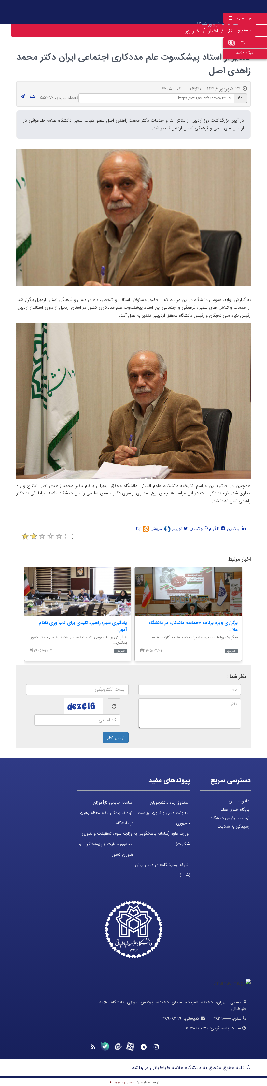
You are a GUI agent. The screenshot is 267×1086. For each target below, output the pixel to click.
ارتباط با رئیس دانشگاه (230, 818)
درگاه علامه (244, 53)
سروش (157, 528)
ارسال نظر (115, 737)
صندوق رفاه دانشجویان (169, 802)
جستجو (245, 29)
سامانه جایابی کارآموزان (112, 802)
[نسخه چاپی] (32, 96)
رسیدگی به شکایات (233, 826)
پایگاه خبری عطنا (234, 809)
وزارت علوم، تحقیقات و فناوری (107, 833)
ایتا (139, 528)
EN (243, 43)
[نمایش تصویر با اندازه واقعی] (133, 218)
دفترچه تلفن (239, 801)
